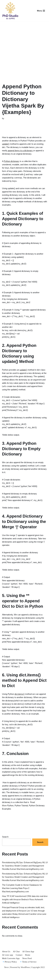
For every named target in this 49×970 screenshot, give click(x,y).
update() (5, 144)
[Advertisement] (24, 49)
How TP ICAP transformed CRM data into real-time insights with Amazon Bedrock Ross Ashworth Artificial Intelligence (25, 899)
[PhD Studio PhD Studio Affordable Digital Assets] (10, 10)
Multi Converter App (11, 958)
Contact (19, 955)
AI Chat (16, 951)
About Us (6, 951)
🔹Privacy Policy (9, 962)
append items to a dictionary (20, 150)
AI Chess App (28, 951)
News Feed (27, 958)
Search (5, 837)
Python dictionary (11, 161)
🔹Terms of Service (28, 962)
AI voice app (7, 955)
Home (27, 955)
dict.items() (19, 694)
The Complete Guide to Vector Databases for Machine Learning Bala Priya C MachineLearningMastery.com (22, 888)
